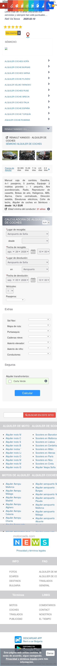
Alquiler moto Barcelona (18, 445)
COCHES (14, 609)
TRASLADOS (16, 614)
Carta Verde (20, 381)
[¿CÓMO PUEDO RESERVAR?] (48, 209)
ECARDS (13, 576)
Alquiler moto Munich (16, 463)
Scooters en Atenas (45, 452)
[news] (31, 539)
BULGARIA (14, 585)
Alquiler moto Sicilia (15, 441)
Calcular (27, 393)
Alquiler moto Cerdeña (17, 438)
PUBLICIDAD (15, 618)
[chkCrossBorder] (46, 381)
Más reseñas (11, 33)
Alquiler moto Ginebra (17, 467)
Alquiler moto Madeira (17, 460)
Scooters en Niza (44, 460)
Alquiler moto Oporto (16, 456)
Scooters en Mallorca (46, 438)
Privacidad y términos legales (31, 550)
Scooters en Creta (44, 463)
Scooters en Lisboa (45, 441)
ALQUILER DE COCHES (24, 143)
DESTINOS (15, 580)
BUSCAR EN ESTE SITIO (41, 415)
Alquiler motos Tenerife (17, 449)
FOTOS (13, 571)
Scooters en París (44, 456)
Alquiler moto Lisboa (16, 452)
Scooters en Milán (44, 449)
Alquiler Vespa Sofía (45, 467)
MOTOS (13, 605)
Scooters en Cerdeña (46, 445)
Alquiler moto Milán (15, 434)
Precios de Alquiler (9, 169)
